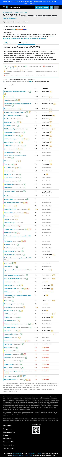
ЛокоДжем (7, 119)
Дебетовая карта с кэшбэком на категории (17, 103)
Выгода (6, 219)
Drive (5, 263)
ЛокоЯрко (7, 196)
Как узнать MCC (8, 442)
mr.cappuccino (17, 453)
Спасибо (6, 330)
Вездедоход (8, 337)
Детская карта (8, 351)
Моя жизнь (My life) (10, 334)
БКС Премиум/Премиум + (12, 115)
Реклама (32, 3)
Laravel (39, 453)
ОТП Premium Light (10, 139)
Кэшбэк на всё (8, 212)
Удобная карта (8, 344)
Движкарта (7, 357)
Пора (5, 164)
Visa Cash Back (8, 199)
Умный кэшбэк (8, 367)
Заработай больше (10, 177)
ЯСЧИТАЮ (7, 145)
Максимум (7, 232)
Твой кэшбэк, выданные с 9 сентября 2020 (17, 236)
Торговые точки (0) (9, 22)
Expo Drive (7, 244)
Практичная (8, 241)
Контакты (6, 435)
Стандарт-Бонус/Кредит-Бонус (13, 112)
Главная (6, 181)
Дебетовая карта (9, 132)
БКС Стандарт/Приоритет (12, 129)
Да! (5, 216)
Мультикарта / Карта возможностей (15, 91)
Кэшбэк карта (8, 184)
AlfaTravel (7, 376)
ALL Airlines (7, 167)
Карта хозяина (8, 341)
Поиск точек (7, 425)
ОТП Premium (8, 135)
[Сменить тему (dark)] (56, 7)
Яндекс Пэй (7, 174)
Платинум (7, 206)
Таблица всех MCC (9, 432)
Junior (6, 171)
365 (5, 149)
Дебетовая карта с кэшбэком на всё (15, 155)
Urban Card (7, 307)
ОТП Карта (7, 122)
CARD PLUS (7, 187)
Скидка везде (8, 152)
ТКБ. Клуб (7, 161)
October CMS (31, 453)
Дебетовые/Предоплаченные (17, 79)
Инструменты (7, 429)
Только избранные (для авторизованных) (17, 81)
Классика (7, 347)
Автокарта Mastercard (11, 324)
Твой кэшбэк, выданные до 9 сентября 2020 (18, 258)
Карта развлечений (10, 379)
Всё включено (8, 361)
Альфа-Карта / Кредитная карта (14, 371)
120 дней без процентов (11, 202)
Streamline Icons (18, 455)
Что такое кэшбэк (9, 448)
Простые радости (9, 229)
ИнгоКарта (7, 125)
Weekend (7, 266)
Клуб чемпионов (9, 251)
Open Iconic (28, 455)
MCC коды (23, 12)
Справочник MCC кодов (11, 12)
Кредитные (31, 79)
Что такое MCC (8, 438)
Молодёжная (8, 354)
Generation (7, 226)
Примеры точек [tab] (11, 43)
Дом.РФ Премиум (9, 222)
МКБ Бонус (7, 314)
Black (5, 97)
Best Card (7, 248)
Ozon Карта (7, 109)
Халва (6, 100)
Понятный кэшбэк (9, 191)
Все (6, 79)
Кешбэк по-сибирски (10, 327)
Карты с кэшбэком (22, 22)
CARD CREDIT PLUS (10, 209)
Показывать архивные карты (40, 81)
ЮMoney (7, 317)
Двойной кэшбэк (9, 320)
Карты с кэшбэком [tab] (27, 43)
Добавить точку (42, 7)
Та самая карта (8, 304)
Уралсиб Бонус (8, 142)
